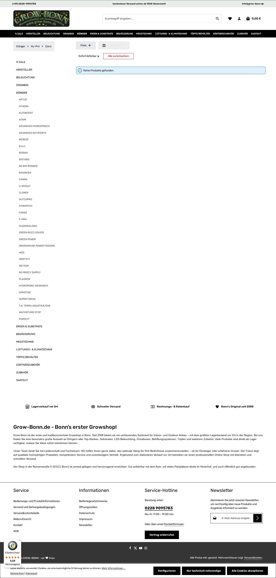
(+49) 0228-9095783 (24, 3)
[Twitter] (136, 548)
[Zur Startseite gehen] (41, 18)
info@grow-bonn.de (253, 3)
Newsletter (85, 525)
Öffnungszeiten (88, 507)
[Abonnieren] (257, 518)
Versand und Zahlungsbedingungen (34, 507)
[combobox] (158, 18)
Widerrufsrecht (22, 519)
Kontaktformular (174, 524)
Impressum (85, 519)
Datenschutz (87, 513)
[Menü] (19, 541)
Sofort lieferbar (116, 45)
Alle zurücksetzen (118, 56)
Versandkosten (253, 557)
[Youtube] (141, 548)
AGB (16, 531)
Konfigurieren (167, 570)
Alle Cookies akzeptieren (247, 570)
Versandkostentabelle (26, 513)
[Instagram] (145, 548)
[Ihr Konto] (239, 18)
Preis (84, 45)
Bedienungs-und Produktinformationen (36, 501)
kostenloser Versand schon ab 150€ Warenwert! (139, 3)
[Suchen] (217, 18)
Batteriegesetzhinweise (93, 501)
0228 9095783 (159, 508)
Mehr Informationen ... (113, 568)
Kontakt (18, 525)
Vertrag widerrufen (161, 534)
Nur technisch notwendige (204, 570)
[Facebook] (130, 548)
